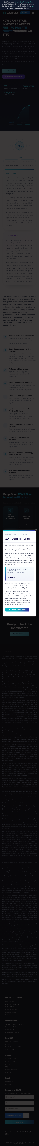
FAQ (33, 6)
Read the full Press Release (17, 610)
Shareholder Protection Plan (24, 2)
